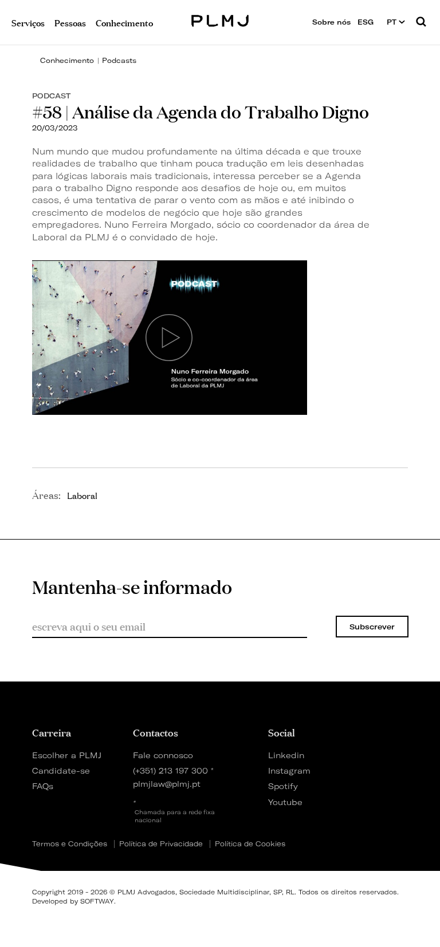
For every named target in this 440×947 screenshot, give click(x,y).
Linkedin (286, 755)
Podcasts (119, 60)
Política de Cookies (250, 844)
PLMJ (220, 19)
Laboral (82, 495)
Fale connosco (163, 755)
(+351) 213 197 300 (170, 770)
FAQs (42, 786)
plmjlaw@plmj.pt (167, 783)
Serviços (28, 22)
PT (393, 22)
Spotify (283, 786)
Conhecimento (67, 60)
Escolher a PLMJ (66, 755)
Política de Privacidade (161, 844)
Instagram (287, 770)
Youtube (285, 802)
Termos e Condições (69, 844)
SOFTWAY (97, 901)
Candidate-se (61, 770)
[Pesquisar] (421, 22)
